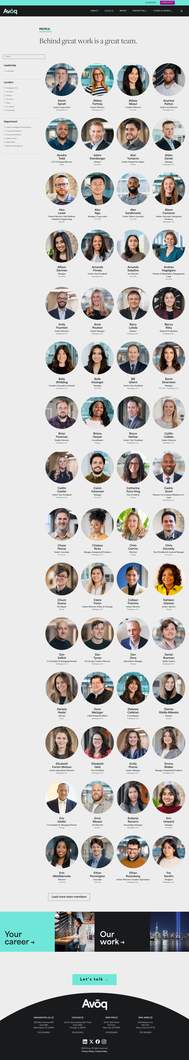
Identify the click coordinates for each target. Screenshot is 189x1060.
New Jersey (97, 164)
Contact (167, 2)
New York (133, 110)
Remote (133, 164)
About (95, 11)
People (109, 11)
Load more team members (69, 897)
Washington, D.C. (62, 110)
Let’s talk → (94, 979)
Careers (150, 3)
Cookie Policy (101, 1051)
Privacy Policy (88, 1051)
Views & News (162, 11)
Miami (62, 164)
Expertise (139, 11)
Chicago (97, 443)
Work (123, 11)
